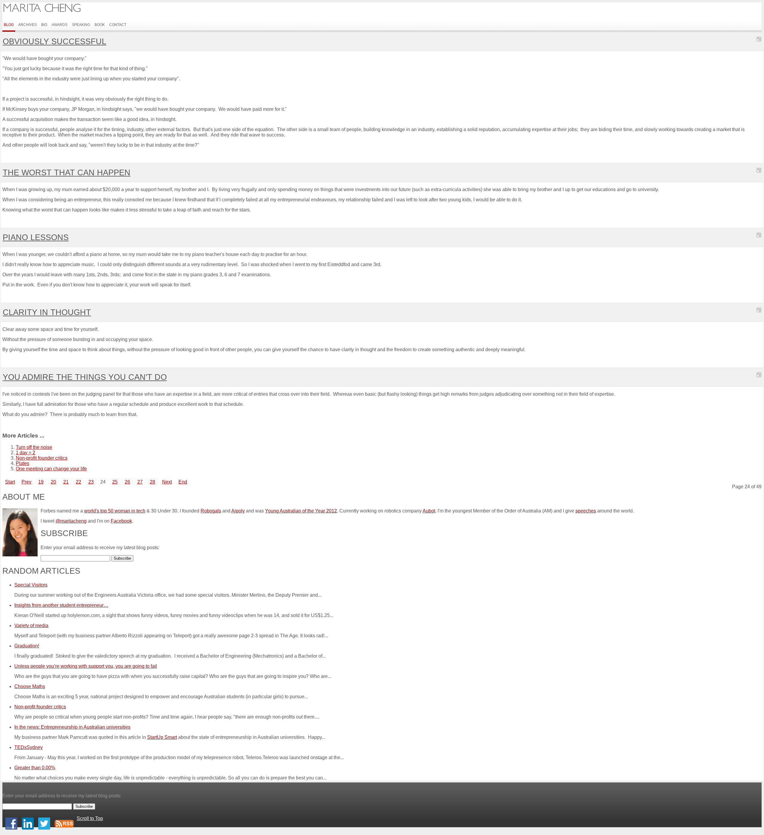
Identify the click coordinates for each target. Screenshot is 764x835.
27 (140, 481)
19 (41, 481)
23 (91, 481)
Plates (22, 463)
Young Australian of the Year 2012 (301, 510)
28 (152, 481)
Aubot (429, 510)
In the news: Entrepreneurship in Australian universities (72, 727)
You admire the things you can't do (85, 377)
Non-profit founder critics (41, 458)
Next (167, 481)
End (182, 481)
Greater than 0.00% (34, 767)
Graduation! (26, 645)
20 (53, 481)
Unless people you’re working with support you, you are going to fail (85, 666)
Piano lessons (36, 237)
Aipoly (238, 510)
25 (115, 481)
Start (10, 481)
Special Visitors (30, 584)
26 (127, 481)
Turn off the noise (34, 447)
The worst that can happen (66, 172)
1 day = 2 (25, 452)
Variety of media (31, 625)
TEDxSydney (28, 747)
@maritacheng (71, 521)
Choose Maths (29, 686)
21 (66, 481)
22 (78, 481)
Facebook (121, 521)
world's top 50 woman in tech (114, 510)
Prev (26, 481)
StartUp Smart (162, 737)
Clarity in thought (47, 312)
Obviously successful (54, 41)
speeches (585, 510)
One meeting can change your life (51, 468)
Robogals (211, 510)
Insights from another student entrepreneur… (61, 605)
